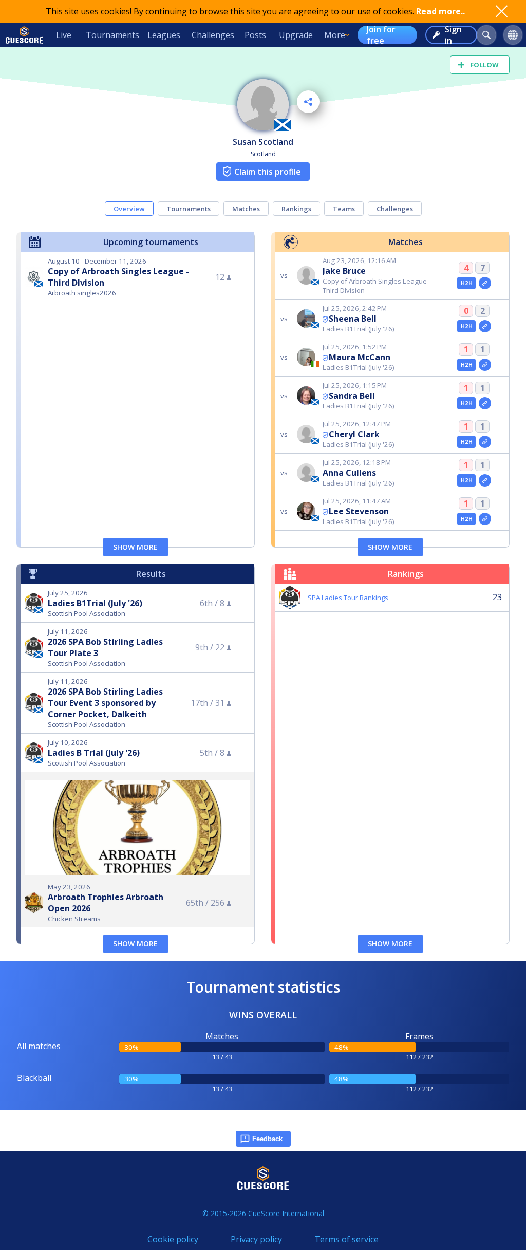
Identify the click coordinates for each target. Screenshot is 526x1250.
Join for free (381, 35)
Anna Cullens (349, 472)
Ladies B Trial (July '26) (94, 752)
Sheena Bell (353, 318)
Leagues (163, 35)
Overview (129, 208)
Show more (135, 547)
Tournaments (112, 35)
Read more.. (440, 11)
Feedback (267, 1139)
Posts (255, 35)
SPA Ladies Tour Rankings (348, 597)
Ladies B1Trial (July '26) (95, 603)
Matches (246, 208)
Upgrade (296, 35)
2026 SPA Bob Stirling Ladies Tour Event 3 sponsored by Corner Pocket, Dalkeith (105, 703)
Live (63, 35)
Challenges (213, 35)
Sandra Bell (352, 395)
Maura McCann (359, 357)
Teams (344, 208)
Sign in (453, 35)
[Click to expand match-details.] (485, 283)
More (334, 35)
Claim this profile (267, 171)
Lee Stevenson (359, 511)
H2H (467, 283)
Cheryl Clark (354, 434)
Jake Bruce (344, 270)
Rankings (296, 208)
